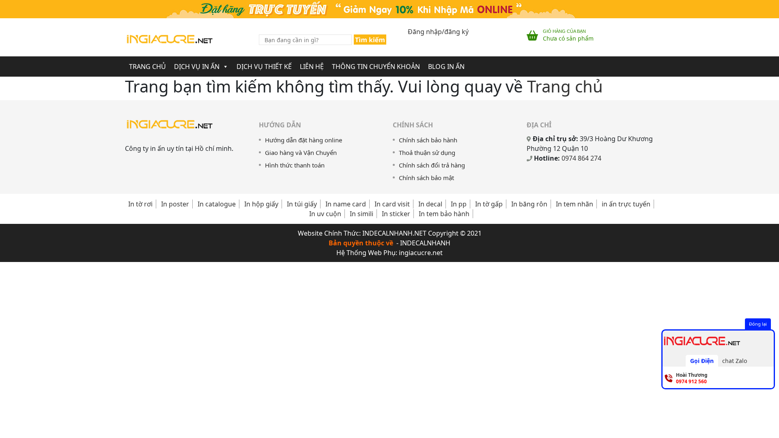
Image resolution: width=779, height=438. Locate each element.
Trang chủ (565, 86)
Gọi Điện (702, 361)
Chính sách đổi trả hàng (432, 165)
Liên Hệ (312, 66)
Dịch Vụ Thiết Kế (264, 66)
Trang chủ (147, 66)
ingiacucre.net (421, 252)
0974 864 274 (581, 158)
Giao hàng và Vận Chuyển (301, 152)
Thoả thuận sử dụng (427, 152)
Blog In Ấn (446, 66)
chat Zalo (734, 361)
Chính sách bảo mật (426, 178)
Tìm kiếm (370, 39)
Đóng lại (758, 324)
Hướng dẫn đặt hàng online (303, 140)
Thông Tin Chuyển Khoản (376, 66)
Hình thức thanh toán (295, 165)
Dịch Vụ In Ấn (196, 66)
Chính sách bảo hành (428, 140)
